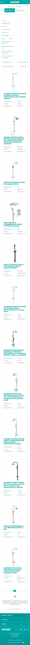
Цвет (10, 38)
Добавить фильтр (7, 62)
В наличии (4, 26)
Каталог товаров (7, 615)
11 (14, 591)
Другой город (20, 10)
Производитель (5, 23)
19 (24, 591)
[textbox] (22, 66)
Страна (3, 20)
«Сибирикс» (18, 642)
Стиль (3, 38)
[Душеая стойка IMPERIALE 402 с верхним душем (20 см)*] (15, 521)
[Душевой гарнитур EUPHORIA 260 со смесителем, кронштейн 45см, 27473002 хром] (15, 303)
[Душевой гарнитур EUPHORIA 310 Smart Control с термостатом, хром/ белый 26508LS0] (15, 90)
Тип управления (6, 29)
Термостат (4, 32)
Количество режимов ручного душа (7, 56)
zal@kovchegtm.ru (15, 636)
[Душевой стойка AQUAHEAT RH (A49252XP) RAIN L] (15, 177)
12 (19, 591)
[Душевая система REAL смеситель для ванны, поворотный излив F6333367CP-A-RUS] (15, 565)
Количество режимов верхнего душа (7, 52)
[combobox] (22, 67)
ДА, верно (9, 10)
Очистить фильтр (22, 62)
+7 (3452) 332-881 (15, 634)
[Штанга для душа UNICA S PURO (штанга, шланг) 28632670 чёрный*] (15, 260)
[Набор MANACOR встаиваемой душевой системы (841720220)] (15, 218)
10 (10, 591)
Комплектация (5, 35)
